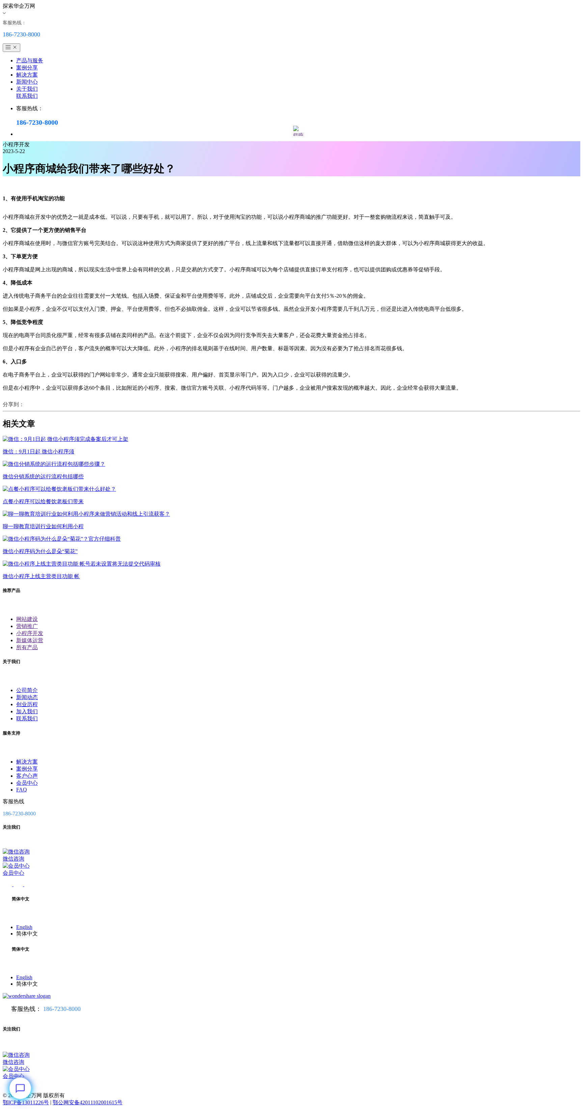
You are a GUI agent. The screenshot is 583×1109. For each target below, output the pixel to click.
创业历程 (27, 704)
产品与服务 (29, 60)
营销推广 (27, 626)
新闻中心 (27, 82)
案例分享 (27, 67)
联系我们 (27, 96)
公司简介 (27, 690)
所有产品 (27, 647)
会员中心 (27, 783)
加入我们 (27, 711)
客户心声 (27, 776)
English (24, 927)
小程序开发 (29, 633)
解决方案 (27, 75)
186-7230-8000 (62, 1009)
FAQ (21, 789)
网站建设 (27, 619)
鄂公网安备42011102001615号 (87, 1102)
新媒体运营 (29, 640)
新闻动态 (27, 697)
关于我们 (27, 89)
